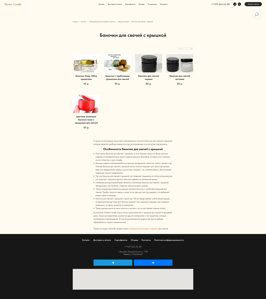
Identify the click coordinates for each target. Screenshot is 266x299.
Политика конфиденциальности (169, 240)
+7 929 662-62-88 (220, 4)
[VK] (153, 263)
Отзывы (142, 4)
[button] (253, 4)
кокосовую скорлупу (148, 228)
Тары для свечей (123, 22)
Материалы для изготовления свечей (102, 22)
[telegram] (234, 4)
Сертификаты (130, 4)
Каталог (102, 4)
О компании (152, 4)
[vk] (239, 4)
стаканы (133, 228)
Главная (75, 22)
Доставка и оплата (115, 4)
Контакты (163, 4)
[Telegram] (113, 263)
